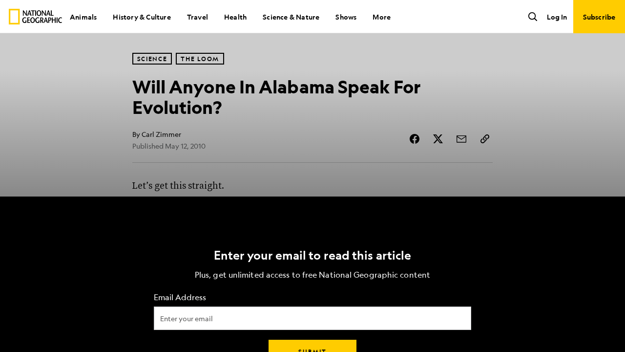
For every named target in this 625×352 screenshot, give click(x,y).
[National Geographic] (35, 16)
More (382, 16)
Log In (557, 16)
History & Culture (141, 16)
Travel (197, 16)
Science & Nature (291, 16)
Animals (83, 16)
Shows (345, 16)
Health (235, 16)
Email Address (180, 297)
